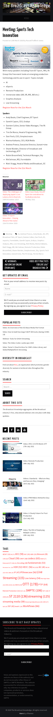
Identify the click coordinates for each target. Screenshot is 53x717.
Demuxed (7, 563)
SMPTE (34, 590)
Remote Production (32, 247)
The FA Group (27, 254)
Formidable (14, 240)
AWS (33, 554)
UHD (45, 602)
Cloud (14, 558)
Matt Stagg (7, 247)
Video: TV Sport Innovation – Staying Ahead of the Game (10, 218)
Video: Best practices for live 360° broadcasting (38, 264)
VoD (5, 606)
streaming (39, 596)
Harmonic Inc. (8, 567)
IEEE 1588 (9, 572)
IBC (42, 567)
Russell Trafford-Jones (34, 40)
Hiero (21, 713)
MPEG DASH (10, 585)
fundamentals (36, 562)
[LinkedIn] (18, 429)
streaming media (14, 601)
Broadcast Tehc (9, 237)
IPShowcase (28, 572)
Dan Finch (38, 237)
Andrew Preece (26, 234)
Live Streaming (19, 244)
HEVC (27, 567)
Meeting (9, 234)
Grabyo (34, 240)
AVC (27, 554)
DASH (43, 559)
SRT (45, 591)
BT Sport (19, 237)
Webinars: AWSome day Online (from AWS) (13, 264)
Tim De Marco (38, 254)
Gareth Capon (24, 240)
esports (6, 240)
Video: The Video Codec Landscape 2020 (18, 343)
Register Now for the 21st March (17, 107)
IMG (11, 244)
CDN (5, 559)
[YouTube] (24, 429)
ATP (47, 234)
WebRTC (19, 606)
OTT (30, 584)
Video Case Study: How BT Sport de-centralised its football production (35, 194)
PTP (43, 584)
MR (13, 247)
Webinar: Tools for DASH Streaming (16, 339)
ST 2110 (18, 596)
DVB (14, 563)
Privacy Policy (37, 306)
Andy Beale (37, 234)
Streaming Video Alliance (34, 602)
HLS (35, 567)
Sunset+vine (16, 254)
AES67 (6, 554)
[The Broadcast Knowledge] (26, 7)
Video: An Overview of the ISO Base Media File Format (23, 328)
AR (44, 234)
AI (18, 234)
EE (44, 237)
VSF (11, 606)
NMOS (18, 585)
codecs (34, 558)
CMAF (23, 558)
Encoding (22, 563)
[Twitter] (5, 429)
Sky (37, 250)
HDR (18, 567)
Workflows (31, 606)
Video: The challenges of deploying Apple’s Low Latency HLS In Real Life (12, 194)
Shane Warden (17, 250)
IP (17, 572)
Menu (26, 18)
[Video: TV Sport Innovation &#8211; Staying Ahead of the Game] (13, 208)
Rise (15, 365)
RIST (22, 591)
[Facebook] (11, 429)
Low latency (32, 578)
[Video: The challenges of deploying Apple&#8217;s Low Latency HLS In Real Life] (13, 185)
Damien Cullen (28, 237)
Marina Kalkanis (41, 244)
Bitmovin (42, 554)
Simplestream (29, 250)
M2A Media (30, 244)
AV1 (19, 554)
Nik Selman (19, 247)
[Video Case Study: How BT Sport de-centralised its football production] (35, 185)
